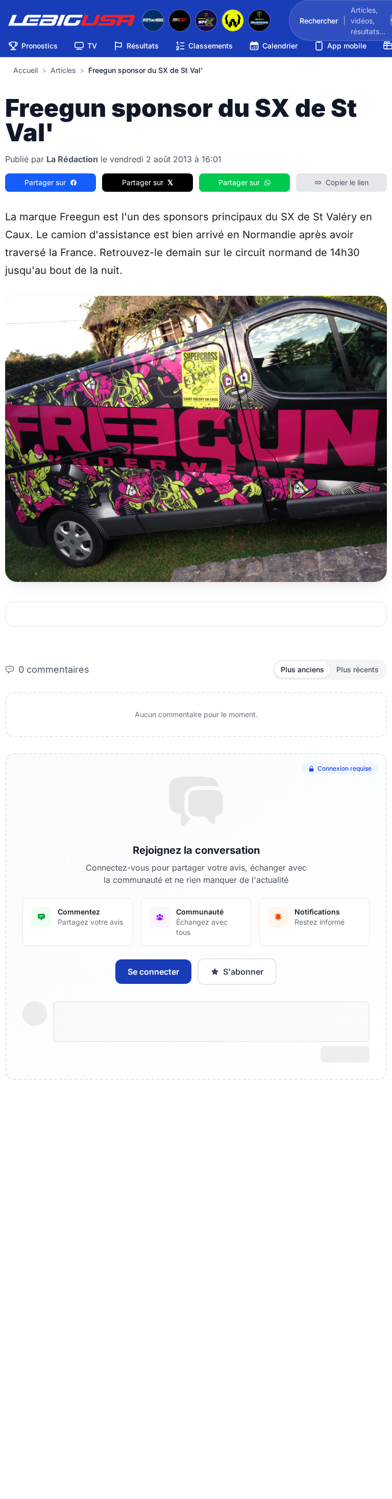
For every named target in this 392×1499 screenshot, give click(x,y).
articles (63, 70)
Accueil (25, 70)
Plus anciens (302, 669)
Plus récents (357, 669)
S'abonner (243, 972)
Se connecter (153, 972)
